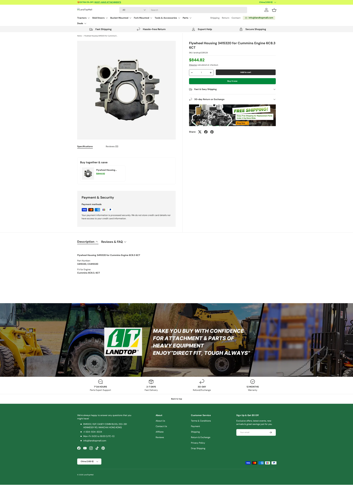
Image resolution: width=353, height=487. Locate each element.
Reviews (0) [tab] (112, 146)
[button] (274, 10)
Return (225, 17)
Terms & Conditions (201, 420)
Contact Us (161, 426)
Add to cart (245, 72)
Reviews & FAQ (112, 242)
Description (85, 242)
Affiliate (160, 431)
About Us (160, 420)
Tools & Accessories (166, 17)
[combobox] (183, 10)
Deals (80, 23)
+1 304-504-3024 (92, 431)
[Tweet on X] (200, 132)
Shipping (215, 17)
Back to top (176, 399)
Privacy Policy (198, 442)
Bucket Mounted (119, 17)
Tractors (82, 17)
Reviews (160, 437)
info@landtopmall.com (94, 440)
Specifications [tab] (85, 146)
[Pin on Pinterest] (212, 132)
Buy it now (232, 81)
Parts (185, 17)
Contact (236, 17)
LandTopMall (88, 475)
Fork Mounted (141, 17)
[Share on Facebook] (206, 132)
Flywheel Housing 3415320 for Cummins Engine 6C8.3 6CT (100, 36)
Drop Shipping (198, 448)
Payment (195, 426)
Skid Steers (98, 17)
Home (79, 36)
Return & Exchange (200, 437)
